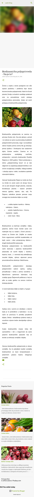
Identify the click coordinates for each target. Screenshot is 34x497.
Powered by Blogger (18, 491)
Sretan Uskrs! (5, 433)
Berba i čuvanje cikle (7, 461)
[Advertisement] (17, 50)
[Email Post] (3, 360)
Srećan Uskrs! (5, 405)
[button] (3, 80)
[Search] (31, 3)
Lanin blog (8, 3)
